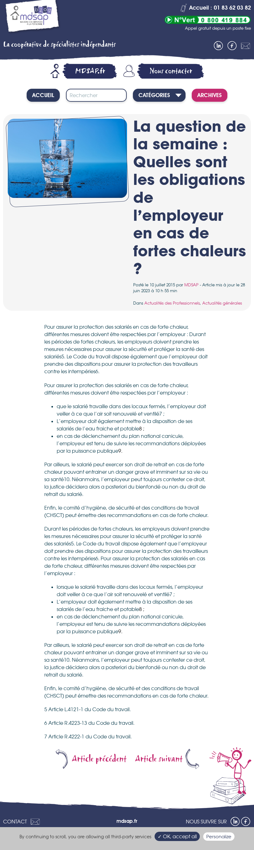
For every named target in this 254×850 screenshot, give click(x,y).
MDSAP (191, 284)
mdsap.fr (126, 821)
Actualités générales (222, 303)
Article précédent (99, 759)
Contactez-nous (245, 46)
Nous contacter (171, 71)
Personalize (218, 836)
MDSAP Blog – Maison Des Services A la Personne (32, 18)
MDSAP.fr (90, 71)
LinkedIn (218, 46)
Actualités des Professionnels (172, 303)
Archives (209, 95)
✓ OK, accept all (177, 836)
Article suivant (158, 759)
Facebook (232, 46)
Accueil (43, 95)
